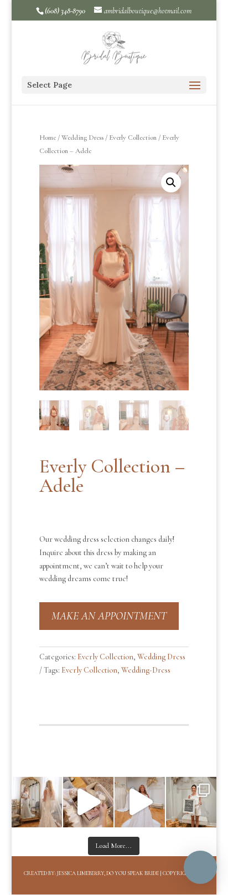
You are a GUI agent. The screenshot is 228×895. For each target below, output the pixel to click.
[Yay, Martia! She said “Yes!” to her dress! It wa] (191, 802)
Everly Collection (133, 137)
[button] (171, 182)
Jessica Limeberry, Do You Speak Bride (108, 873)
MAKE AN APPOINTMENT (109, 616)
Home (47, 137)
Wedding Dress (82, 137)
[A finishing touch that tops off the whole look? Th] (37, 802)
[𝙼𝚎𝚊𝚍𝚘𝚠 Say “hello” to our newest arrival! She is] (140, 802)
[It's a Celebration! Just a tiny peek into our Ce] (88, 802)
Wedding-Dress (145, 670)
